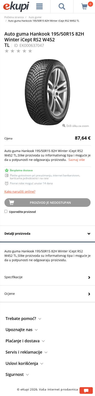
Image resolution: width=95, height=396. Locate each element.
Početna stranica (14, 17)
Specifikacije (13, 277)
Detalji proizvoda (17, 233)
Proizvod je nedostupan (50, 202)
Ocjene (9, 293)
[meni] (39, 6)
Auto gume (35, 17)
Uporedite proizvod (22, 212)
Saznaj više (76, 160)
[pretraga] (62, 6)
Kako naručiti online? (19, 191)
